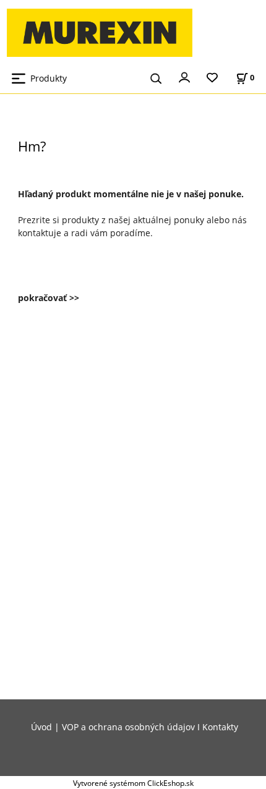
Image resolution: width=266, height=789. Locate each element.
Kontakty (220, 727)
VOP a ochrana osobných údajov (128, 727)
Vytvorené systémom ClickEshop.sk (133, 783)
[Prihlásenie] (184, 76)
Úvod (41, 727)
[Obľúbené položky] (212, 78)
